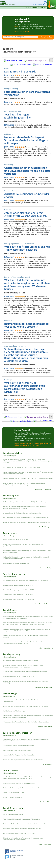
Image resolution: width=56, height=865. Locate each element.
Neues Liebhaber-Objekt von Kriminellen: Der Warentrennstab (23, 760)
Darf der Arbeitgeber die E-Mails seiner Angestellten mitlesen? (22, 829)
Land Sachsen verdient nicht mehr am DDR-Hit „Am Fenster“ (22, 467)
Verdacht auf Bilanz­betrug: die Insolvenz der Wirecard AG (21, 788)
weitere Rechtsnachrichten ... (44, 489)
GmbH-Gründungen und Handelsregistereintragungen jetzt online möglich (27, 580)
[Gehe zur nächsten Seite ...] (21, 65)
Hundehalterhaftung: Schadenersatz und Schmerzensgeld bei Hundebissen (26, 522)
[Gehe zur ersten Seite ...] (14, 60)
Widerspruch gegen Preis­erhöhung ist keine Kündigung (20, 661)
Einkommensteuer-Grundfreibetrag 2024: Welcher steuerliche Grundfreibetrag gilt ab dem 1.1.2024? (23, 642)
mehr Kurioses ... (48, 764)
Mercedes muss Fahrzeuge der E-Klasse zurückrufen (19, 783)
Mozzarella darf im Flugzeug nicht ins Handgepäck (18, 755)
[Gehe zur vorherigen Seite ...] (36, 61)
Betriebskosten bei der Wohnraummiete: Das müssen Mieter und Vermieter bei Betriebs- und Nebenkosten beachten (28, 716)
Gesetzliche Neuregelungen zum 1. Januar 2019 (18, 595)
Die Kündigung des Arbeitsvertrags (14, 711)
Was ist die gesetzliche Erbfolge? (13, 814)
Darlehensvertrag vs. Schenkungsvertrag (15, 539)
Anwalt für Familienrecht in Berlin (14, 793)
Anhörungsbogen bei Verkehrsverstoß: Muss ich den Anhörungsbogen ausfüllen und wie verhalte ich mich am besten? (28, 617)
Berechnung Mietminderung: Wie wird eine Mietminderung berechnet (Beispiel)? (25, 636)
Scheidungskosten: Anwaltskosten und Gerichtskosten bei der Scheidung (26, 722)
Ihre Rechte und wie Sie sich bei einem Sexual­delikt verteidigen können (25, 518)
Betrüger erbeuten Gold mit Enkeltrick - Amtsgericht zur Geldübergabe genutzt (28, 478)
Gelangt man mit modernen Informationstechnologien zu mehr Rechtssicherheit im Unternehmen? (23, 839)
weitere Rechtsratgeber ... (45, 527)
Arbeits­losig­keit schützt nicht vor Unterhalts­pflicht (19, 676)
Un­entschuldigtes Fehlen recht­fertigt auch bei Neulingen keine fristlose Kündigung (25, 682)
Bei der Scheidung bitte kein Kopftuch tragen (17, 750)
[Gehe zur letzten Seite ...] (43, 65)
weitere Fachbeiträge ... (46, 727)
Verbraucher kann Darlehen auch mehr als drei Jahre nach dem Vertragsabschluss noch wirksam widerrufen (23, 666)
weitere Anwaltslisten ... (46, 802)
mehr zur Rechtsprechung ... (44, 687)
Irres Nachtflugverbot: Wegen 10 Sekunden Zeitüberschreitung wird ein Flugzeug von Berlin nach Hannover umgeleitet (26, 740)
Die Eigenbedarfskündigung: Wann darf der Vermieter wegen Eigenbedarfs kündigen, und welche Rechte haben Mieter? (26, 630)
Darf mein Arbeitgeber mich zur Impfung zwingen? (19, 833)
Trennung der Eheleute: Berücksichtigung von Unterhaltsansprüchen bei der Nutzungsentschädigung (27, 551)
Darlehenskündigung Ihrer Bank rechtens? (16, 563)
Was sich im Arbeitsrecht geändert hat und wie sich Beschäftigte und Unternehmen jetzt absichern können (25, 507)
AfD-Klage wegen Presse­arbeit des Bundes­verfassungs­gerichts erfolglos (25, 672)
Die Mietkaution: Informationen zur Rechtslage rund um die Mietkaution (26, 706)
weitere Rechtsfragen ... (46, 648)
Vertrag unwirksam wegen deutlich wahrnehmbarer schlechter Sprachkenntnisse (23, 545)
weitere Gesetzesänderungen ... (44, 604)
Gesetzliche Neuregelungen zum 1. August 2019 (18, 585)
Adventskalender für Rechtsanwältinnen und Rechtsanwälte (22, 513)
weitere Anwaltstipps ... (46, 568)
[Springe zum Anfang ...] (50, 859)
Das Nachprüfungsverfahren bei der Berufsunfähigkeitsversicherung (24, 502)
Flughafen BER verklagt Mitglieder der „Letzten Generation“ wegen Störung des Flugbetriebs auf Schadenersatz (28, 473)
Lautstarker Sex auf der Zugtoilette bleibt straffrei (18, 745)
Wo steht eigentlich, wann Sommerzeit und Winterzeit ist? (21, 819)
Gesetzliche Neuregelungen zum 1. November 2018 (19, 599)
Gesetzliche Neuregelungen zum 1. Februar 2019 (18, 590)
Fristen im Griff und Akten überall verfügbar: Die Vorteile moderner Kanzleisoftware (24, 700)
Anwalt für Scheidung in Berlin (12, 797)
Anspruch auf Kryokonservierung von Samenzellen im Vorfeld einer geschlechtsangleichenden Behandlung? (24, 484)
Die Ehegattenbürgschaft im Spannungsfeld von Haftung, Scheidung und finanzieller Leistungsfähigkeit (26, 558)
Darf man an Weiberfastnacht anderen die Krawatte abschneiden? (24, 824)
